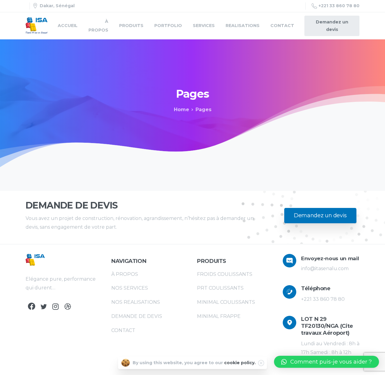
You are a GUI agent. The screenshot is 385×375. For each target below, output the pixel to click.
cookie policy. (240, 362)
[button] (326, 362)
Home (181, 109)
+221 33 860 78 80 (339, 5)
